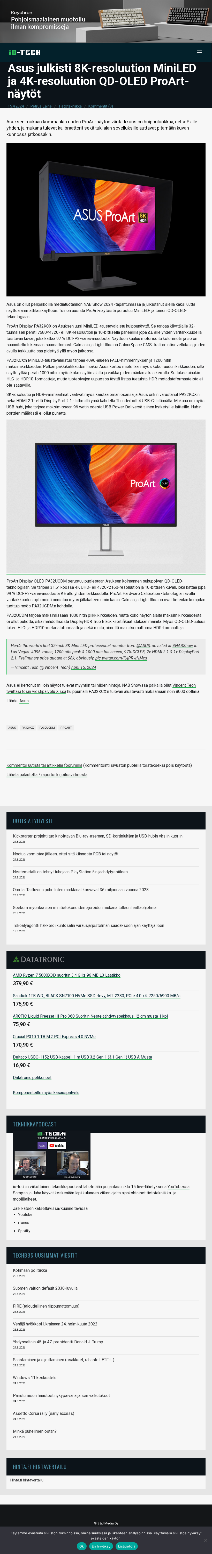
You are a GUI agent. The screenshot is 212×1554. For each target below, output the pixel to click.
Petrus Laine (41, 106)
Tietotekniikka (70, 106)
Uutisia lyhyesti (33, 821)
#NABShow (182, 645)
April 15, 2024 (83, 667)
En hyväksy (101, 1546)
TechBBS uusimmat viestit (45, 1255)
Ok (81, 1546)
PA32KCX (28, 727)
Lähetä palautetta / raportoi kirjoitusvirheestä (46, 774)
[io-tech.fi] (24, 52)
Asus (24, 700)
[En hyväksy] (205, 1540)
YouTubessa (179, 1186)
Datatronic (40, 959)
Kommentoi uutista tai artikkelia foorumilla (44, 765)
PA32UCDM (47, 727)
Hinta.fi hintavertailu (26, 1480)
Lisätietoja (126, 1546)
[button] (199, 52)
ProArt (66, 727)
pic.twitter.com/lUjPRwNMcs (121, 658)
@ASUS (143, 645)
